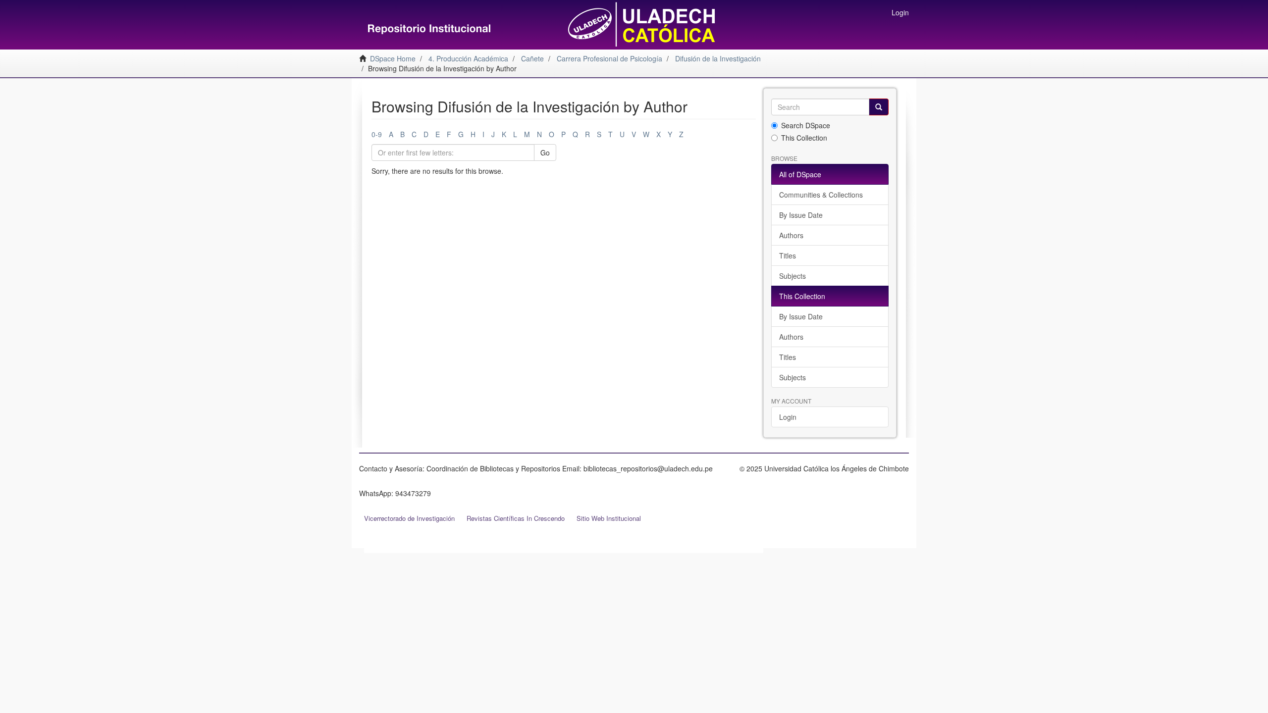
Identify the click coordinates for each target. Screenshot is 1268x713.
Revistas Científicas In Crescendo (516, 518)
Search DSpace (805, 125)
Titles (787, 255)
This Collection (804, 138)
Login (787, 417)
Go (545, 152)
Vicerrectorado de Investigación (409, 518)
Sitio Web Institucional (609, 518)
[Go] (879, 107)
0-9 (376, 134)
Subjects (792, 276)
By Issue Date (801, 215)
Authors (791, 235)
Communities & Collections (821, 195)
